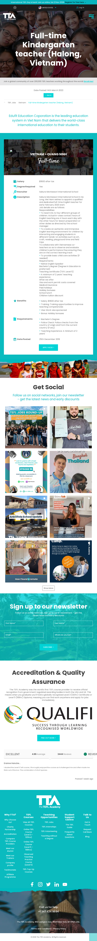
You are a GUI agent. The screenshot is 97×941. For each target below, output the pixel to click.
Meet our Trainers (10, 857)
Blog (87, 836)
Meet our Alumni (10, 849)
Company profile (10, 864)
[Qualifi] (48, 717)
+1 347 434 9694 (48, 911)
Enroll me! (88, 81)
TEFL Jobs (12, 102)
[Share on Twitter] (48, 884)
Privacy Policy (59, 928)
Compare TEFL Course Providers (10, 841)
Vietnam (22, 102)
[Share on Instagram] (40, 884)
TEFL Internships (49, 826)
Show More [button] (48, 588)
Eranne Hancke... (12, 763)
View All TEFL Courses (28, 823)
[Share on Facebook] (32, 884)
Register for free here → (75, 2)
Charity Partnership (10, 828)
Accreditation (10, 834)
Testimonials (10, 870)
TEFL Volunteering (49, 831)
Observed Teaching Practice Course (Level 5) (28, 859)
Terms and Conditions (41, 928)
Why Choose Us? (10, 821)
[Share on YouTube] (65, 884)
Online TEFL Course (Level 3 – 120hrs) (29, 833)
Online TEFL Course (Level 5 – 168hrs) (29, 846)
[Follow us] (56, 884)
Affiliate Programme (10, 875)
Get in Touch (87, 823)
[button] (26, 427)
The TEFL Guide (69, 826)
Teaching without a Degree (49, 837)
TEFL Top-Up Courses (28, 870)
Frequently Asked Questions (69, 834)
